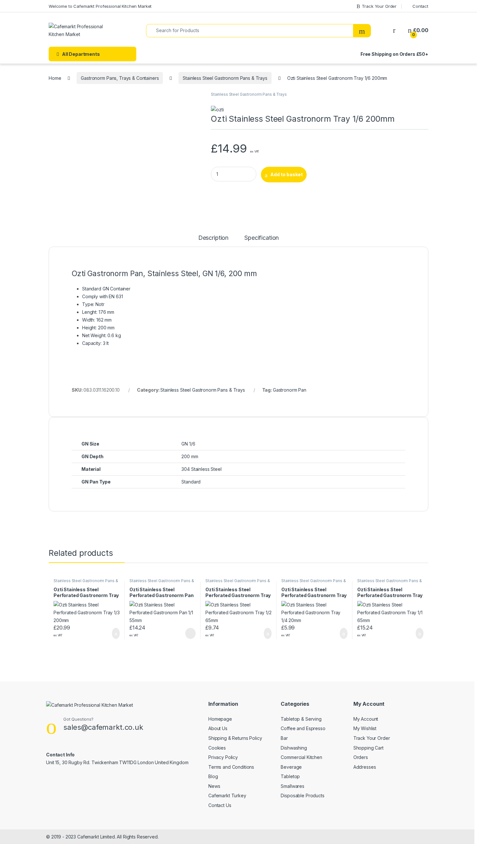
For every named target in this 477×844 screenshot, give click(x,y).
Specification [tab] (261, 238)
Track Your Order (379, 6)
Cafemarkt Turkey (227, 795)
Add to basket (286, 174)
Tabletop (290, 776)
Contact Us (219, 805)
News (214, 786)
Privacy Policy (223, 757)
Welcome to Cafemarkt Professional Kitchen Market (100, 6)
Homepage (220, 719)
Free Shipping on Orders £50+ (394, 54)
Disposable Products (302, 795)
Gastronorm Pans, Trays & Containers (120, 78)
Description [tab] (213, 238)
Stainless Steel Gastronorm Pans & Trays (225, 78)
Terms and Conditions (231, 767)
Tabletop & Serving (301, 719)
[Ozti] (217, 109)
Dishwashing (294, 748)
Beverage (291, 767)
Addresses (364, 767)
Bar (284, 738)
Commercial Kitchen (301, 757)
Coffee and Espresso (303, 728)
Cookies (217, 748)
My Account (365, 719)
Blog (213, 776)
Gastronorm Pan (289, 390)
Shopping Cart (368, 748)
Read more (190, 633)
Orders (360, 757)
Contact (420, 6)
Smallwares (292, 786)
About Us (217, 728)
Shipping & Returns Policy (235, 738)
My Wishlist (364, 728)
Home (55, 78)
